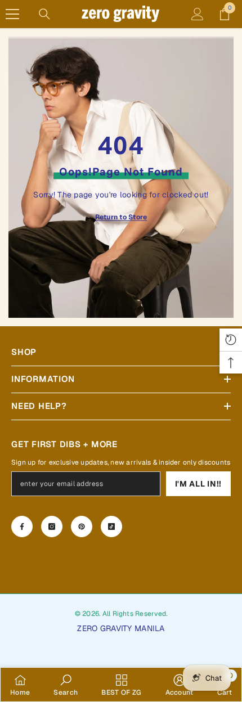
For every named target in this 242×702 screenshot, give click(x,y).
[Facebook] (22, 526)
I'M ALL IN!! (198, 484)
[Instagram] (51, 526)
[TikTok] (111, 526)
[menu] (12, 14)
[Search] (44, 14)
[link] (65, 684)
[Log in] (197, 14)
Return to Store (121, 216)
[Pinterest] (81, 526)
